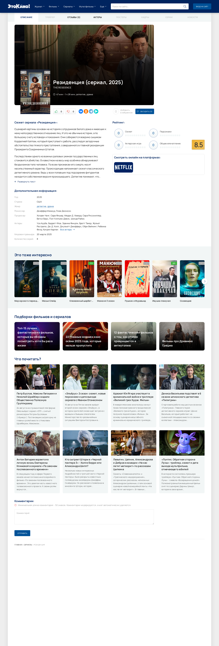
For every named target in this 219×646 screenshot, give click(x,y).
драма (50, 206)
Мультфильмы (86, 6)
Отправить (22, 533)
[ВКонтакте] (81, 111)
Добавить (126, 111)
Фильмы (53, 6)
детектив (41, 206)
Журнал (38, 6)
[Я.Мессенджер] (96, 111)
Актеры (97, 17)
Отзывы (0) (73, 17)
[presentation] (205, 281)
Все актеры (66, 229)
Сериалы (68, 6)
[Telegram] (91, 111)
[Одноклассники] (86, 111)
